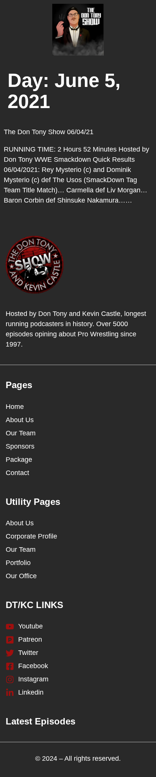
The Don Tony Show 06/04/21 (48, 132)
